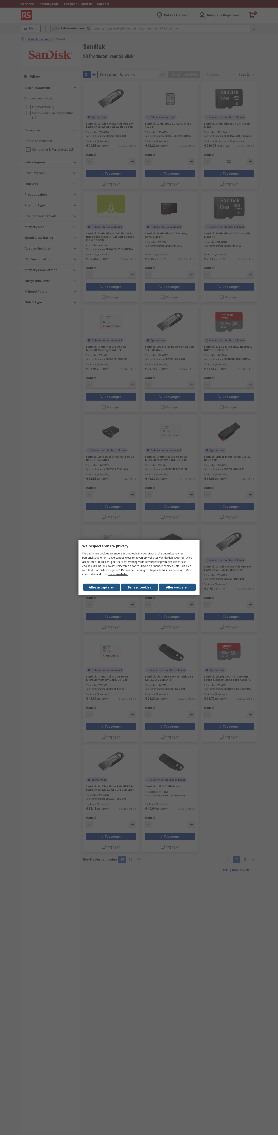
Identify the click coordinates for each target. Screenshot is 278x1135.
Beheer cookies (139, 587)
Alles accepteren (102, 587)
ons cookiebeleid (118, 574)
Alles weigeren (177, 587)
